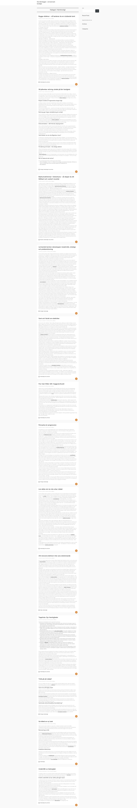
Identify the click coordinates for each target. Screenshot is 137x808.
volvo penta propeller (58, 631)
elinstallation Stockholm (56, 365)
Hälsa (41, 610)
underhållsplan (72, 455)
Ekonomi (41, 239)
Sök (83, 8)
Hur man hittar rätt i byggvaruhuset (51, 384)
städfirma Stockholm (66, 518)
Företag (41, 169)
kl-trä (53, 393)
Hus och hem (47, 82)
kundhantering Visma (47, 434)
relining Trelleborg (63, 97)
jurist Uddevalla (43, 281)
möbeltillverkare (54, 400)
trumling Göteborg (48, 659)
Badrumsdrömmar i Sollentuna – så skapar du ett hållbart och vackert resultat (56, 178)
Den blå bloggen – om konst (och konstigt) (46, 3)
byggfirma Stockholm (70, 191)
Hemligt (41, 311)
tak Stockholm (54, 789)
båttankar (46, 642)
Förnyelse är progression (47, 425)
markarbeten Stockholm (64, 26)
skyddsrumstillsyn (54, 577)
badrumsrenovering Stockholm (45, 197)
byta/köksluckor (51, 755)
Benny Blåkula (51, 18)
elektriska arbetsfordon (49, 544)
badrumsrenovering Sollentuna (60, 186)
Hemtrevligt (42, 82)
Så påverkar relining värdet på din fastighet (54, 89)
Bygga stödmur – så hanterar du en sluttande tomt (57, 16)
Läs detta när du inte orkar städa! (51, 489)
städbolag (53, 684)
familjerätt (54, 266)
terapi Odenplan (43, 561)
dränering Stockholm (65, 78)
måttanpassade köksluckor (47, 733)
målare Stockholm (67, 587)
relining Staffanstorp (42, 154)
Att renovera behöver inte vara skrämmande (54, 556)
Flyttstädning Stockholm (62, 711)
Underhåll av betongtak (47, 769)
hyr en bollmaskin (54, 759)
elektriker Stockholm (44, 334)
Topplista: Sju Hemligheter (48, 617)
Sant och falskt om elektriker (49, 318)
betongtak (69, 774)
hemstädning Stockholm (43, 696)
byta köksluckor (56, 498)
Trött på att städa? (45, 679)
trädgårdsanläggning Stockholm (66, 55)
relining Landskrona (55, 119)
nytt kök (44, 496)
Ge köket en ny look (46, 721)
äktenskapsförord (61, 303)
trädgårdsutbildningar (60, 447)
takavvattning (57, 800)
